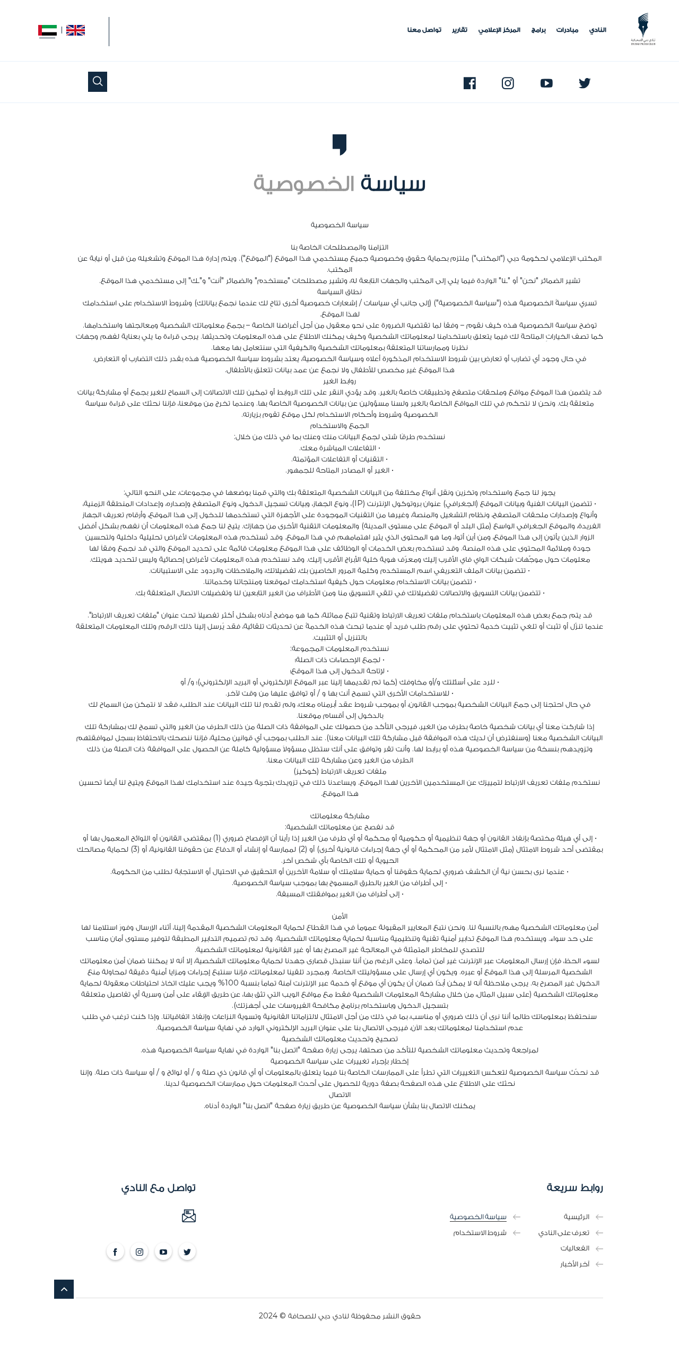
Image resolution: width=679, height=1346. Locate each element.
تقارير (459, 30)
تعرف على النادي (563, 1233)
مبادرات (567, 30)
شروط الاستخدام (480, 1233)
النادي (597, 30)
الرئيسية (576, 1217)
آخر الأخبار (574, 1264)
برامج (539, 30)
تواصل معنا (424, 30)
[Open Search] (97, 82)
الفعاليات (575, 1248)
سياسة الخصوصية (478, 1217)
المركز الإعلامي (499, 30)
